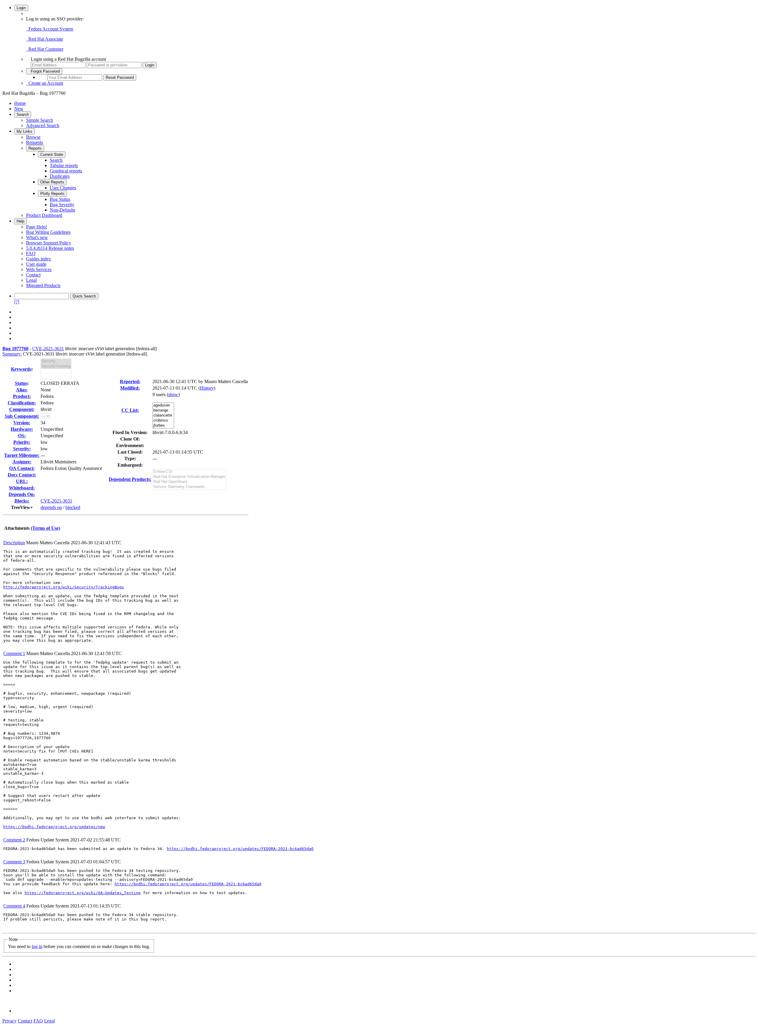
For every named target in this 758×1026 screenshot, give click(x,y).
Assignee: (21, 461)
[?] (16, 301)
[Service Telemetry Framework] (189, 486)
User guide (36, 264)
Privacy (9, 1020)
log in (37, 946)
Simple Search (39, 120)
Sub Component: (22, 416)
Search (23, 114)
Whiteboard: (22, 487)
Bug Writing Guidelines (48, 232)
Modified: (130, 387)
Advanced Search (42, 125)
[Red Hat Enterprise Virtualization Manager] (189, 476)
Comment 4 (14, 905)
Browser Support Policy (48, 242)
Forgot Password (44, 71)
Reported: (130, 381)
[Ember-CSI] (189, 471)
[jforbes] (163, 425)
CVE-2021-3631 (48, 348)
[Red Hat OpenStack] (189, 481)
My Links (24, 131)
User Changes (63, 187)
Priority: (21, 442)
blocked (72, 507)
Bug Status (60, 199)
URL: (22, 481)
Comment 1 (14, 653)
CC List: (130, 410)
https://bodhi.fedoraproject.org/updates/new (54, 827)
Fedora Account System (49, 28)
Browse (33, 137)
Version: (21, 422)
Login (21, 8)
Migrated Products (43, 285)
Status (21, 383)
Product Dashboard (44, 215)
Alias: (22, 389)
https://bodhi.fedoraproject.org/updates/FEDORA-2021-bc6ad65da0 (240, 848)
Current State (51, 154)
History (207, 387)
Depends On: (22, 494)
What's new (37, 237)
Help (20, 221)
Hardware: (22, 429)
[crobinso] (163, 420)
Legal (31, 280)
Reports (35, 148)
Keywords (21, 369)
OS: (22, 435)
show (173, 394)
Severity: (22, 448)
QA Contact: (22, 468)
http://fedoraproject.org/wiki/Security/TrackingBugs (63, 587)
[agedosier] (163, 405)
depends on (51, 507)
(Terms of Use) (45, 528)
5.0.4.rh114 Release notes (50, 248)
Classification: (22, 402)
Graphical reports (66, 170)
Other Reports (52, 182)
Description (14, 542)
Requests (34, 142)
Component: (21, 409)
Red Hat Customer (44, 49)
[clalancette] (163, 415)
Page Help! (36, 226)
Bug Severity (62, 204)
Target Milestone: (21, 455)
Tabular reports (64, 165)
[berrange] (163, 410)
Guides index (38, 258)
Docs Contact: (22, 474)
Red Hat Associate (44, 38)
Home (20, 103)
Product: (22, 396)
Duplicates (60, 176)
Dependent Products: (130, 479)
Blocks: (22, 500)
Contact (33, 274)
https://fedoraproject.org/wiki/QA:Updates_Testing (83, 893)
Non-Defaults (62, 209)
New (18, 108)
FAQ (31, 253)
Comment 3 (14, 861)
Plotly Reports (52, 193)
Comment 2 (14, 839)
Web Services (39, 269)
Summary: (12, 353)
